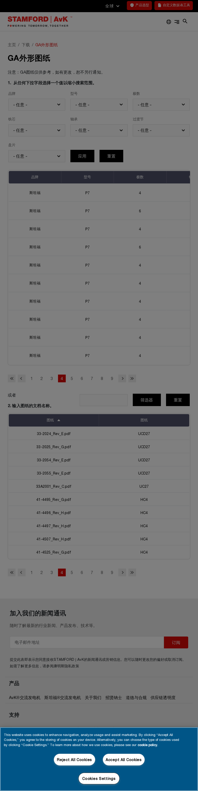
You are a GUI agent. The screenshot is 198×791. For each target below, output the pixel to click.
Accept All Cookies (124, 759)
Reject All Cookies (74, 759)
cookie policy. (148, 745)
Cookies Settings (99, 778)
